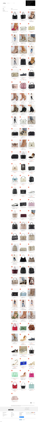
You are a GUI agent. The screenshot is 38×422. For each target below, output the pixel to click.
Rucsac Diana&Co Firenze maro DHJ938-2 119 (31, 331)
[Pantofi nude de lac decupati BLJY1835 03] (31, 292)
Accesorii (3, 9)
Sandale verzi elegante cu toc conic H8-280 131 (14, 319)
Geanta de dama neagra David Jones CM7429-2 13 (14, 159)
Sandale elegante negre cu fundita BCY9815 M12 (31, 65)
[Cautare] (14, 3)
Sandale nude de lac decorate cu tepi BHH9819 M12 (23, 148)
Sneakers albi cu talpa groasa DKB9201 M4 (31, 42)
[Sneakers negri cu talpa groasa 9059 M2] (23, 281)
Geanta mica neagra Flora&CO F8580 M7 (15, 240)
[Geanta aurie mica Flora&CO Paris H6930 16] (15, 73)
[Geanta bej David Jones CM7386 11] (31, 247)
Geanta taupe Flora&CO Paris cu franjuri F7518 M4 (31, 262)
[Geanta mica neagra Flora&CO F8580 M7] (15, 236)
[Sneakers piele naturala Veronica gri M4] (23, 350)
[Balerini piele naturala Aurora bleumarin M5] (31, 337)
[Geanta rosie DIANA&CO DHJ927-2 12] (15, 326)
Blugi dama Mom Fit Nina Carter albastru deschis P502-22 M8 (15, 42)
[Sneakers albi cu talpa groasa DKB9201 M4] (31, 38)
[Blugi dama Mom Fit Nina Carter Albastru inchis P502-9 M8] (15, 258)
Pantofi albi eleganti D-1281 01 (23, 42)
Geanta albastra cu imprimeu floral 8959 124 (15, 183)
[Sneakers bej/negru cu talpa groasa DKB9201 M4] (23, 132)
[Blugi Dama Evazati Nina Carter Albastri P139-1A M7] (23, 303)
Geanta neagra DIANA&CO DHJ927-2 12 (14, 19)
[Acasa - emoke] (4, 3)
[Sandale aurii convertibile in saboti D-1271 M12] (23, 97)
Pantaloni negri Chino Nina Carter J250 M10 (31, 101)
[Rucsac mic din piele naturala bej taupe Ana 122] (15, 247)
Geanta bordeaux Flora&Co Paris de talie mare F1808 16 (15, 274)
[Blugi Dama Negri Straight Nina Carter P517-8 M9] (15, 120)
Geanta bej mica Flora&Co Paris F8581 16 (23, 240)
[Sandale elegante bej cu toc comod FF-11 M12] (15, 49)
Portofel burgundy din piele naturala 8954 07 (23, 218)
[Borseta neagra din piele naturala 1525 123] (23, 167)
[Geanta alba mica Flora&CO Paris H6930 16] (23, 27)
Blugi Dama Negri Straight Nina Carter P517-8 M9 (14, 124)
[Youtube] (10, 409)
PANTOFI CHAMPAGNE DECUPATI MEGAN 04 (23, 342)
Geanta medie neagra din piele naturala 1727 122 (31, 230)
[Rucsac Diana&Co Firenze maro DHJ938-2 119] (31, 326)
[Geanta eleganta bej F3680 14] (15, 281)
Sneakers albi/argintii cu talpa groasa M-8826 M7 (31, 218)
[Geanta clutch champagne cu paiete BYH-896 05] (15, 143)
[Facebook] (8, 409)
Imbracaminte (4, 10)
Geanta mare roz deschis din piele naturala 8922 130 (23, 230)
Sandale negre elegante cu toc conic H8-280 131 (31, 19)
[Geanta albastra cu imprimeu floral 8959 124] (15, 178)
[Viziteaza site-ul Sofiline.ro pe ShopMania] (20, 419)
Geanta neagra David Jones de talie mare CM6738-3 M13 (23, 19)
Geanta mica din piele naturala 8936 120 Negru (23, 195)
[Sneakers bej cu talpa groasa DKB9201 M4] (31, 120)
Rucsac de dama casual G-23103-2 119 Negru (31, 183)
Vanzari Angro (28, 5)
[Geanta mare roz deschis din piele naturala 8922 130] (23, 225)
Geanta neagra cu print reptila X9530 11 (31, 354)
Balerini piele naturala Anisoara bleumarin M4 (23, 77)
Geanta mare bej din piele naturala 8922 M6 (31, 241)
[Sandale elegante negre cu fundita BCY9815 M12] (31, 61)
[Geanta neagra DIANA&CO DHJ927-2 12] (15, 15)
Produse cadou (28, 4)
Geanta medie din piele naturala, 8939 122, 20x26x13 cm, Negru (31, 77)
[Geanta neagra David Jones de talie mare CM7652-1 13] (23, 155)
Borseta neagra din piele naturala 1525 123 (23, 171)
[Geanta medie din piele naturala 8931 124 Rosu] (15, 385)
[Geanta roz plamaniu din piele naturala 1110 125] (23, 85)
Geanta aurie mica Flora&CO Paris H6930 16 (15, 77)
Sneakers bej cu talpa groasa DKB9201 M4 (31, 124)
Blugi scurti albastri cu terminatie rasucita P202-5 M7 (31, 308)
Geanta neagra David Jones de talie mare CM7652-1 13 (23, 159)
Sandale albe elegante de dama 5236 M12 (31, 319)
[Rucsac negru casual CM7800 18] (31, 270)
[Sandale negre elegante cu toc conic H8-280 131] (31, 15)
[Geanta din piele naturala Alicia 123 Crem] (15, 167)
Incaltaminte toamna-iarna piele (5, 11)
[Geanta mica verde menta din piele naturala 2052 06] (23, 326)
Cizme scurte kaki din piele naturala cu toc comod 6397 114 (14, 113)
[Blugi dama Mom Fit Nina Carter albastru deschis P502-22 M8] (15, 38)
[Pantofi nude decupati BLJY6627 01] (23, 374)
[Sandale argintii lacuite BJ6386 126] (15, 362)
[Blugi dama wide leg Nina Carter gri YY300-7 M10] (15, 61)
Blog (31, 5)
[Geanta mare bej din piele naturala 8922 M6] (31, 236)
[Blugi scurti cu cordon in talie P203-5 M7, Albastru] (15, 303)
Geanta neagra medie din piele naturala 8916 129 (15, 230)
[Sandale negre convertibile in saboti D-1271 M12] (15, 97)
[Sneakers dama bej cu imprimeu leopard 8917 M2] (15, 337)
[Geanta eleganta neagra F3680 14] (31, 85)
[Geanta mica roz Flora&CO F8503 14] (15, 396)
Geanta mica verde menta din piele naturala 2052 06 (23, 331)
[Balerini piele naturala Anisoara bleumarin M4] (23, 73)
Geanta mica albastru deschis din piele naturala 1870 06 (23, 297)
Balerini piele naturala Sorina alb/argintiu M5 (31, 195)
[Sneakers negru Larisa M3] (15, 350)
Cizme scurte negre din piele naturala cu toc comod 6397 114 (23, 113)
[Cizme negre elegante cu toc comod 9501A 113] (31, 108)
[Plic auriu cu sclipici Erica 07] (31, 27)
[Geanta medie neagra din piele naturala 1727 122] (31, 225)
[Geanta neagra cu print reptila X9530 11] (31, 350)
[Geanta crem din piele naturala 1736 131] (31, 143)
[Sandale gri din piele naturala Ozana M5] (15, 203)
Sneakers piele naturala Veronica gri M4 (23, 354)
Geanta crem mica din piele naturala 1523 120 (23, 183)
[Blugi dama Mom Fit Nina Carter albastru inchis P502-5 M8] (31, 49)
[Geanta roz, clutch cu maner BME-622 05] (31, 203)
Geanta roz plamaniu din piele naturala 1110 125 (23, 89)
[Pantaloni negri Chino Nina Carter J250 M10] (31, 97)
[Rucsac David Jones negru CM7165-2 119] (23, 270)
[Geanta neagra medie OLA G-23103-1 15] (23, 385)
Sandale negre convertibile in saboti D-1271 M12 (14, 101)
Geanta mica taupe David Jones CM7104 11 (23, 251)
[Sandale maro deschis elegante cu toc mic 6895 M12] (23, 315)
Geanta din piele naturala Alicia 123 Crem (15, 171)
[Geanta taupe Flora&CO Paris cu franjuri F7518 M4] (31, 258)
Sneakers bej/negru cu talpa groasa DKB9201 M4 (23, 136)
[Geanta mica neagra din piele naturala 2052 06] (15, 292)
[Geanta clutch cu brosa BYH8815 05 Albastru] (23, 362)
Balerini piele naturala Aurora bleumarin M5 (31, 342)
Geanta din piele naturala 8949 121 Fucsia (31, 378)
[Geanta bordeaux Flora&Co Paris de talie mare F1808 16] (15, 270)
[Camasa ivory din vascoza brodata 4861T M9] (31, 281)
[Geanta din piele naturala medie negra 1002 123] (31, 167)
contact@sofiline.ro (27, 409)
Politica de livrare (4, 415)
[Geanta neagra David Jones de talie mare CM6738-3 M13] (23, 15)
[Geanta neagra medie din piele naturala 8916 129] (15, 225)
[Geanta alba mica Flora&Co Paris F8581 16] (23, 120)
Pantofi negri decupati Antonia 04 (31, 159)
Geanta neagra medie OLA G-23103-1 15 (23, 389)
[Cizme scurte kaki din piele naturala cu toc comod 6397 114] (15, 108)
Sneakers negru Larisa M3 (14, 354)
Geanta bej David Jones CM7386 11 (31, 251)
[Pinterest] (9, 409)
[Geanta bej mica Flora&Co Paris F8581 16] (23, 236)
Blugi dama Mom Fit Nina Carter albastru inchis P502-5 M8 (31, 54)
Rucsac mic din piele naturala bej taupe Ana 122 (15, 251)
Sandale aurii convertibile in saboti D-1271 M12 (23, 101)
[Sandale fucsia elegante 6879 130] (15, 27)
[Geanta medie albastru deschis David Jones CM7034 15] (31, 385)
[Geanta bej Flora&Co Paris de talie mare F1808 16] (15, 214)
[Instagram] (12, 409)
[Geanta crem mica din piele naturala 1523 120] (23, 178)
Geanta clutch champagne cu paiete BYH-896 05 (15, 148)
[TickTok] (11, 409)
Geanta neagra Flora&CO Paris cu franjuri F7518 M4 (23, 262)
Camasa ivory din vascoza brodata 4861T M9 (31, 285)
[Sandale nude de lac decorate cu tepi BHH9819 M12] (23, 143)
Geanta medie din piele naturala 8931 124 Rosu (14, 389)
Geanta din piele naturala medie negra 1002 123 (31, 171)
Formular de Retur (12, 415)
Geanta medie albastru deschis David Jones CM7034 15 (31, 389)
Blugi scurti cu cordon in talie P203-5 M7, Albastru (15, 308)
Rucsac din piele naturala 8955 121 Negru (15, 195)
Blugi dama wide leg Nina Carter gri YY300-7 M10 (14, 65)
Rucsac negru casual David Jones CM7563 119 (23, 65)
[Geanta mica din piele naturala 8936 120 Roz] (15, 85)
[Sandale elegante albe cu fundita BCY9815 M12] (23, 49)
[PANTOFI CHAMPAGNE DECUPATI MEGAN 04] (23, 337)
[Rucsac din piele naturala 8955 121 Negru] (15, 190)
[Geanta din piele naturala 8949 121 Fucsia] (31, 374)
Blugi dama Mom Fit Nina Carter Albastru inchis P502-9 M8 (15, 262)
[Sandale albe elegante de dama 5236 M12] (31, 315)
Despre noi (4, 413)
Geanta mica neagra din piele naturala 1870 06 (14, 136)
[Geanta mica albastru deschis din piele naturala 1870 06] (23, 292)
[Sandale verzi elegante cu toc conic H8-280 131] (15, 315)
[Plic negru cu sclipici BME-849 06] (23, 203)
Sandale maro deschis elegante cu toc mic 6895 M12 (23, 319)
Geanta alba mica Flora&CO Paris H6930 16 (23, 31)
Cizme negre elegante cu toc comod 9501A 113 (31, 113)
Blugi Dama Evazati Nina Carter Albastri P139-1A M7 (23, 308)
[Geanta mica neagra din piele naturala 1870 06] (15, 132)
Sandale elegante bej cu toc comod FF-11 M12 (15, 54)
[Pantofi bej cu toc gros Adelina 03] (31, 362)
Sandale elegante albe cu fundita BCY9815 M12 (23, 54)
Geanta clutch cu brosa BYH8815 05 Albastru (23, 366)
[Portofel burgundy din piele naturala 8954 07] (23, 214)
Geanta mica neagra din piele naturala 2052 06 (14, 297)
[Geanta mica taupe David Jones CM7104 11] (23, 247)
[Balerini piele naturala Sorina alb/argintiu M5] (31, 190)
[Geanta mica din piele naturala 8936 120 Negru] (23, 190)
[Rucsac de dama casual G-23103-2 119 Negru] (31, 178)
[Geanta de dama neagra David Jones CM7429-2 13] (15, 155)
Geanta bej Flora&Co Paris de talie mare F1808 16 (15, 218)
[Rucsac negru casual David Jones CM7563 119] (23, 61)
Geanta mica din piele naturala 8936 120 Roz (15, 89)
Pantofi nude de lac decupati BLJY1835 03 (31, 296)
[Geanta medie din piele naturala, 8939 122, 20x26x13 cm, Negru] (31, 73)
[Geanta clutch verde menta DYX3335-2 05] (15, 374)
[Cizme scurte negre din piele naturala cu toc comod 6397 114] (23, 108)
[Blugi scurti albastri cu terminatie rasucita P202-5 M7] (31, 303)
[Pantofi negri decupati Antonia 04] (31, 155)
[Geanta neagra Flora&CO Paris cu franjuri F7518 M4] (23, 258)
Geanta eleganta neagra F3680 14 (31, 89)
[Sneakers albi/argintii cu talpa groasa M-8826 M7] (31, 214)
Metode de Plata (12, 413)
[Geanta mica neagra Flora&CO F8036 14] (31, 132)
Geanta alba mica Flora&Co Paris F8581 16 (23, 124)
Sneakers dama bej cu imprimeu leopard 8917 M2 (15, 342)
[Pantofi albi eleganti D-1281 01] (23, 38)
